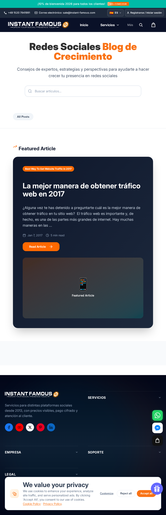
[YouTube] (19, 427)
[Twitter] (30, 427)
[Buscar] (140, 24)
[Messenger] (157, 428)
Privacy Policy (52, 503)
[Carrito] (157, 440)
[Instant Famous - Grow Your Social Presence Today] (38, 25)
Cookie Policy (32, 503)
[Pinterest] (40, 427)
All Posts (23, 116)
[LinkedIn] (51, 427)
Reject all (126, 493)
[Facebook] (9, 427)
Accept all (146, 493)
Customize (106, 493)
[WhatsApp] (157, 415)
